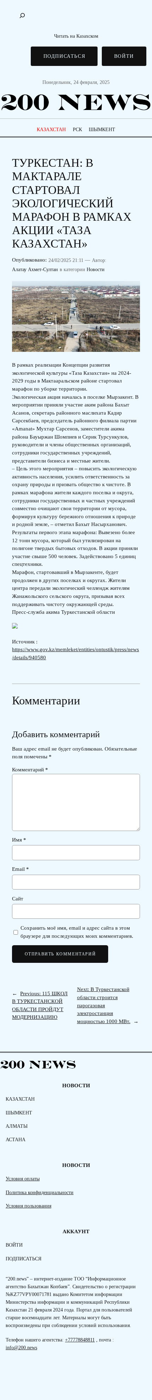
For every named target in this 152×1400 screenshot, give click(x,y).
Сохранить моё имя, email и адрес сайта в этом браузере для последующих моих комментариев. (77, 932)
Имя (19, 840)
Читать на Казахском (76, 36)
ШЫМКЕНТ (102, 129)
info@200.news (21, 1347)
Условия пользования (28, 1206)
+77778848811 (80, 1340)
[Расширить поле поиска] (22, 15)
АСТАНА (15, 1139)
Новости (96, 269)
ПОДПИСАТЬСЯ (64, 56)
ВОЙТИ (124, 56)
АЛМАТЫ (17, 1126)
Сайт (17, 898)
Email (20, 869)
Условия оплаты (23, 1178)
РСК (77, 129)
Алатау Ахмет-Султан (35, 269)
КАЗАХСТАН (51, 129)
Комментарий (30, 769)
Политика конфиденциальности (40, 1192)
